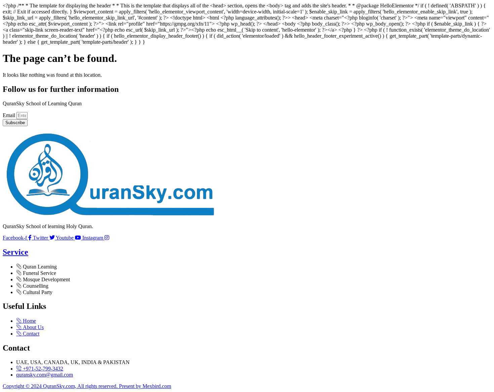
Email (9, 115)
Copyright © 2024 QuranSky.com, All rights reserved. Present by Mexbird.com (87, 386)
